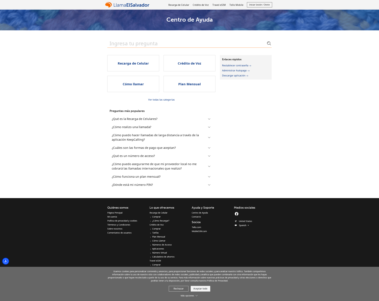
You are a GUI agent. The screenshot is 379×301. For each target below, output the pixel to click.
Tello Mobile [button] (236, 5)
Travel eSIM (155, 260)
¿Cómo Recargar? (160, 220)
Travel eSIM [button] (219, 5)
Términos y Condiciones (118, 224)
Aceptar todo (200, 288)
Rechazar (179, 288)
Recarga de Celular (158, 212)
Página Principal (114, 212)
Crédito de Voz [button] (201, 5)
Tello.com (196, 227)
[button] (189, 294)
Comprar (156, 216)
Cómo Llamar (158, 240)
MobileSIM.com (199, 231)
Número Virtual (159, 252)
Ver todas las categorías (161, 99)
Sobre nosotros (114, 228)
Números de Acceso (162, 244)
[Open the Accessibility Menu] (5, 261)
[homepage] (128, 5)
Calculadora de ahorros (163, 256)
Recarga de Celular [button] (178, 5)
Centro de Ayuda (200, 212)
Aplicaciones (158, 248)
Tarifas (155, 232)
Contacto (196, 216)
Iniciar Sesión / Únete (259, 4)
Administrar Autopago (234, 70)
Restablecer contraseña (235, 65)
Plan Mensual (158, 236)
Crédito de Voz (157, 224)
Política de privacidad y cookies (122, 220)
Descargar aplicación (234, 75)
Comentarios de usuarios (119, 232)
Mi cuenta (112, 216)
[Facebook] (237, 213)
